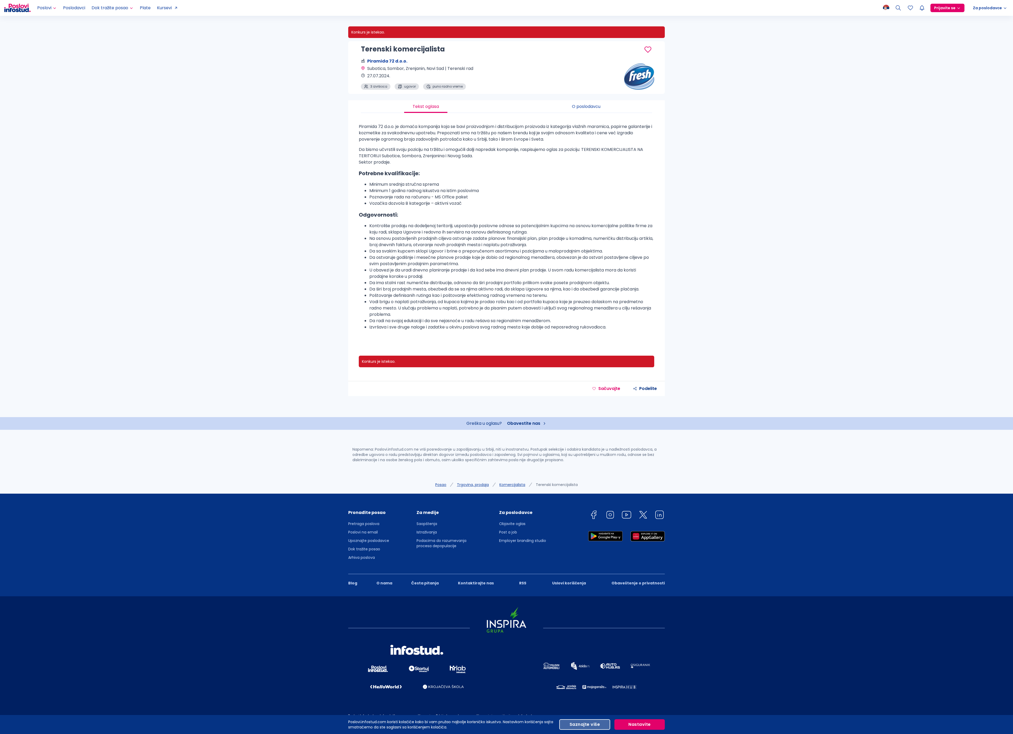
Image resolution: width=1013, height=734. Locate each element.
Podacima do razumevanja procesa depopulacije (441, 543)
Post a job (508, 532)
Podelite (648, 388)
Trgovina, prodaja (473, 484)
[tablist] (506, 106)
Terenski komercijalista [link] (557, 484)
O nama (384, 583)
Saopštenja (427, 523)
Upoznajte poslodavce (368, 540)
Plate (145, 8)
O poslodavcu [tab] (586, 106)
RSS (522, 583)
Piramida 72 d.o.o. (387, 61)
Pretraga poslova (363, 523)
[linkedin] (659, 515)
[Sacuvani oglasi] (910, 8)
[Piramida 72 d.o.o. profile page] (638, 76)
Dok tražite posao (364, 549)
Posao (440, 484)
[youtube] (626, 515)
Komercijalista (512, 484)
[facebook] (593, 515)
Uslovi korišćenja (569, 583)
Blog (352, 583)
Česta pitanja (425, 583)
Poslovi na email (363, 532)
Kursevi (164, 8)
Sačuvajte (609, 388)
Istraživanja (427, 532)
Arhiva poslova (361, 557)
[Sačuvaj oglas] (648, 49)
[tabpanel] (506, 229)
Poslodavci (74, 8)
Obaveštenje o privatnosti (638, 583)
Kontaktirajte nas (476, 583)
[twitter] (643, 515)
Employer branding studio (522, 540)
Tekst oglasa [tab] (426, 106)
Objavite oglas (512, 523)
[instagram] (610, 515)
